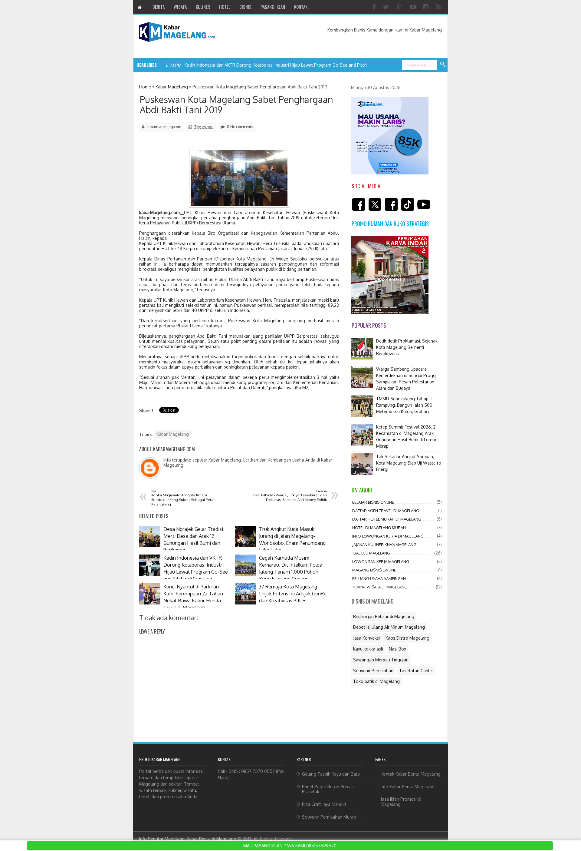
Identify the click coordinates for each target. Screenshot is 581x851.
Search (443, 64)
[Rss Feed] (439, 7)
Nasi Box (397, 648)
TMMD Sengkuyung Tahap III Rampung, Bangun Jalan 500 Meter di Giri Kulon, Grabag (404, 405)
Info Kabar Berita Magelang (408, 786)
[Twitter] (386, 7)
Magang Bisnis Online (374, 570)
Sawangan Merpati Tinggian (381, 659)
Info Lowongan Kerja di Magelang (388, 536)
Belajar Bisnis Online (373, 502)
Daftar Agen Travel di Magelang (385, 510)
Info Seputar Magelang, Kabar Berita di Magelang (187, 838)
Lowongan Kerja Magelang (380, 561)
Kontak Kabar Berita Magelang (411, 773)
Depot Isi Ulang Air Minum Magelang (389, 627)
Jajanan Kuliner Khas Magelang (384, 544)
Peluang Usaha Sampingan (379, 578)
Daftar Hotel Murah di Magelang (386, 519)
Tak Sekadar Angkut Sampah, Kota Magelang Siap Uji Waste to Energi (408, 463)
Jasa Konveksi (366, 638)
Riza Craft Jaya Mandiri (324, 804)
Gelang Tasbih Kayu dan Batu (331, 773)
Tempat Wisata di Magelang (379, 586)
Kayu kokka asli (368, 648)
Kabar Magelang (172, 434)
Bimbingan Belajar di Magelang (383, 616)
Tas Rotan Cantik (416, 670)
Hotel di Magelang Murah (379, 527)
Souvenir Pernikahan (373, 670)
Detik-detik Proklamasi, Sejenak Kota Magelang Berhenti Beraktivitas (407, 347)
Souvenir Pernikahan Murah (329, 817)
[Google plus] (400, 7)
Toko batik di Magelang (376, 681)
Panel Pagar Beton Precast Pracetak (328, 789)
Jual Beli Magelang (371, 553)
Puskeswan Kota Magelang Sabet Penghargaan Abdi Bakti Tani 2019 (236, 104)
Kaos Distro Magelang (407, 638)
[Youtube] (413, 7)
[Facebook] (375, 7)
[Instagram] (426, 7)
